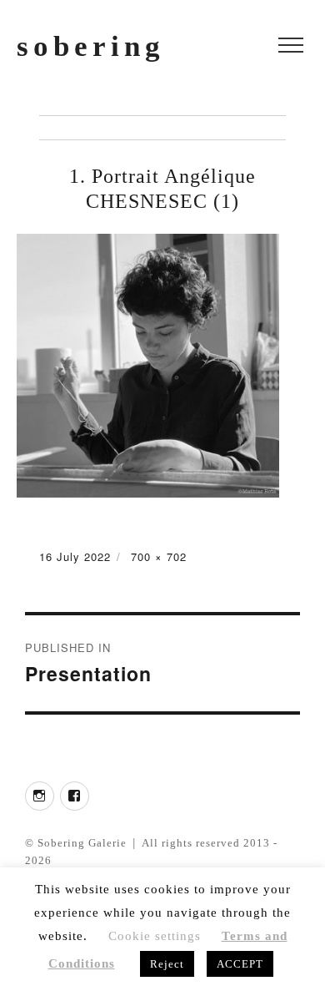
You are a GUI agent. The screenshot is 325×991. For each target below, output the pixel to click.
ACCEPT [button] (240, 964)
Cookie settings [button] (154, 936)
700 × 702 (159, 556)
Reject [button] (167, 964)
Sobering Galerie (82, 843)
